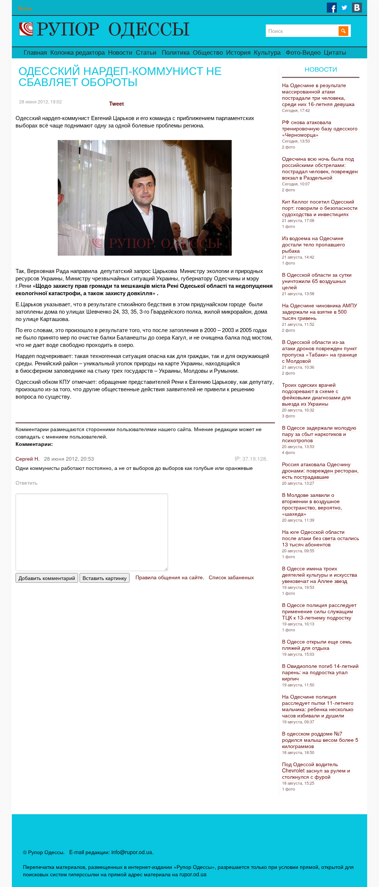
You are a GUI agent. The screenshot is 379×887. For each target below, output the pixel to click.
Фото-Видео (303, 52)
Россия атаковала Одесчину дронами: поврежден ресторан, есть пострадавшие (320, 470)
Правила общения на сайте (169, 577)
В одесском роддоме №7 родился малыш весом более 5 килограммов (320, 740)
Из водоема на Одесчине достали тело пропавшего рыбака (313, 244)
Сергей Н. (28, 458)
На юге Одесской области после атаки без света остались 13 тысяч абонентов (320, 538)
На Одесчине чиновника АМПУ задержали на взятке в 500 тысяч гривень (319, 311)
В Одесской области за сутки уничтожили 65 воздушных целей (317, 281)
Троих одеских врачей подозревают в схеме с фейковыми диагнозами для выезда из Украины (316, 394)
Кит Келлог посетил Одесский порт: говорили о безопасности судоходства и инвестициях (320, 208)
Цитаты (335, 52)
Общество (208, 52)
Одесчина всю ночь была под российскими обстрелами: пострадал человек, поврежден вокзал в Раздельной (320, 168)
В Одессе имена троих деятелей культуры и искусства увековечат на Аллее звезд (319, 574)
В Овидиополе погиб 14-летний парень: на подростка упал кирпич (320, 672)
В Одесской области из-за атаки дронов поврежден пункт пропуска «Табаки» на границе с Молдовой (319, 351)
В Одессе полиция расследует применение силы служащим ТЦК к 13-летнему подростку (319, 611)
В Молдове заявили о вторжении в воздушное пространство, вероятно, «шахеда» (312, 504)
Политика (176, 52)
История (238, 52)
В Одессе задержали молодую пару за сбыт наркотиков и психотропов (319, 434)
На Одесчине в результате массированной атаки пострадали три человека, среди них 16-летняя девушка (318, 94)
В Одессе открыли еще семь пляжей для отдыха (317, 644)
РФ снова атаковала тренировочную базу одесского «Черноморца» (320, 128)
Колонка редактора (77, 52)
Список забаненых (231, 577)
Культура (267, 52)
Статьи (146, 52)
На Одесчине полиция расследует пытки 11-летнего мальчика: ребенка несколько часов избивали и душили (317, 706)
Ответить (26, 482)
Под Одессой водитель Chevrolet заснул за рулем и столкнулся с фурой (316, 770)
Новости (120, 52)
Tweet (116, 103)
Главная (35, 52)
